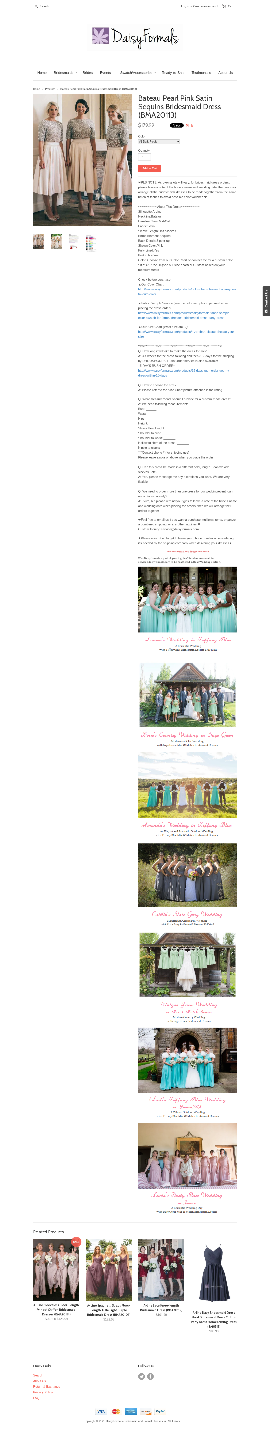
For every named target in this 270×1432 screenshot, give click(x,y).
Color (142, 136)
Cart (231, 6)
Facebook (150, 1376)
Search (38, 1375)
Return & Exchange (46, 1386)
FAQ (36, 1398)
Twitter (141, 1376)
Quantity (144, 150)
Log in (185, 6)
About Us (39, 1381)
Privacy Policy (43, 1392)
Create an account (206, 6)
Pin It (189, 125)
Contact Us (266, 299)
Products (50, 89)
